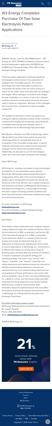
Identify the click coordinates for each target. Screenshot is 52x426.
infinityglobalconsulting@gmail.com (22, 314)
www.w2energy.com (10, 207)
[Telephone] (43, 3)
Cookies (34, 418)
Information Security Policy (38, 415)
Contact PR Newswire (26, 392)
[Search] (49, 3)
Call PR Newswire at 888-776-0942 (26, 407)
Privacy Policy (20, 415)
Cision (30, 422)
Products (26, 395)
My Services (25, 400)
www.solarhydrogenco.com (13, 212)
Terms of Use (7, 415)
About (26, 398)
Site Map (18, 418)
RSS (26, 418)
